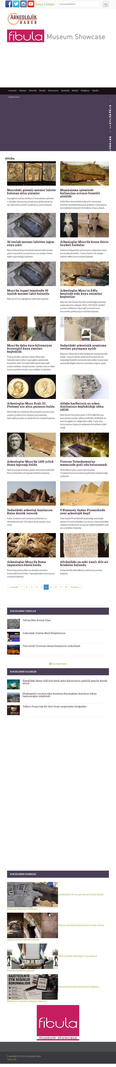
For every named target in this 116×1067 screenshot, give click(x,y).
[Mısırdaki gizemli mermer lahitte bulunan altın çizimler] (31, 173)
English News (14, 97)
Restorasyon (53, 90)
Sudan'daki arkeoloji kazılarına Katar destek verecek (29, 511)
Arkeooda (32, 90)
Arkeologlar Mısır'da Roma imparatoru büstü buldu (26, 563)
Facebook (8, 3)
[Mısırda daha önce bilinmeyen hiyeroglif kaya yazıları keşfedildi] (31, 328)
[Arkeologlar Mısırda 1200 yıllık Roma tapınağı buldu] (31, 445)
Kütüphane (85, 90)
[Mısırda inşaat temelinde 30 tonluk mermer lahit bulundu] (31, 274)
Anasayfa (12, 90)
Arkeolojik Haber (33, 1056)
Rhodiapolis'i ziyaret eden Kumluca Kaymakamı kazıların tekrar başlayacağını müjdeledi (60, 695)
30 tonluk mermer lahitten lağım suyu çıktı (30, 243)
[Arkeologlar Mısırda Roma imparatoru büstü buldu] (31, 545)
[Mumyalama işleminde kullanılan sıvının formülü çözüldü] (84, 173)
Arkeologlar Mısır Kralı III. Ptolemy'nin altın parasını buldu (31, 405)
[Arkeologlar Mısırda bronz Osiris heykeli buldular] (84, 225)
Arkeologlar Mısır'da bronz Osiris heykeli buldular (84, 243)
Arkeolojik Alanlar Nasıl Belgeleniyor (44, 633)
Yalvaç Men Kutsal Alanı (37, 620)
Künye (39, 4)
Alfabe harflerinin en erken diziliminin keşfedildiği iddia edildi (82, 406)
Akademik (65, 90)
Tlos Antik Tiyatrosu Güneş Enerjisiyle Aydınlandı (51, 645)
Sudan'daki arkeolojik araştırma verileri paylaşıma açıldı (83, 346)
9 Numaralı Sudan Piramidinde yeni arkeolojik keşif (82, 511)
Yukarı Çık (11, 1059)
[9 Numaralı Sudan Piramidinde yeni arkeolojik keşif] (84, 493)
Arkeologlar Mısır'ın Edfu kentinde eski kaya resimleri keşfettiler (81, 294)
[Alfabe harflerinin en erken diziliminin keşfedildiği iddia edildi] (84, 387)
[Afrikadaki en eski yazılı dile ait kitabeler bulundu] (84, 545)
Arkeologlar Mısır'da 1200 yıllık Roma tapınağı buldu (30, 463)
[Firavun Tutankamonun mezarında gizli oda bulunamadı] (84, 445)
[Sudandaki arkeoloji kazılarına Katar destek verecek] (31, 493)
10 (66, 587)
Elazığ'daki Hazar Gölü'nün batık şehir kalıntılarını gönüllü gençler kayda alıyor (65, 682)
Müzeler (75, 90)
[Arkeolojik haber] (22, 18)
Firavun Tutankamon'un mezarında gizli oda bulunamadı (83, 463)
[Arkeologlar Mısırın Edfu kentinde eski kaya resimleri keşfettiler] (84, 274)
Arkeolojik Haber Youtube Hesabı (30, 3)
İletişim (50, 4)
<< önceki (13, 587)
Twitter (16, 3)
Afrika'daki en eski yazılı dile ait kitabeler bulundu (84, 563)
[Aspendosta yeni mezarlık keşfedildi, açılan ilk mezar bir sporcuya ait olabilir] (111, 100)
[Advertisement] (58, 66)
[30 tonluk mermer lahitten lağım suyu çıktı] (31, 225)
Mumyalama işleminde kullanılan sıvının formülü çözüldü (80, 193)
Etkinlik (42, 90)
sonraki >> (76, 587)
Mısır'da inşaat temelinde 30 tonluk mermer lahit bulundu (28, 292)
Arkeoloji (22, 90)
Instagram (23, 3)
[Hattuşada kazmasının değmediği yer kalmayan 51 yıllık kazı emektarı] (111, 131)
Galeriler (95, 90)
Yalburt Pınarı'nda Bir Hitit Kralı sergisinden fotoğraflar (54, 706)
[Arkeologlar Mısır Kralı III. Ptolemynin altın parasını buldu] (31, 387)
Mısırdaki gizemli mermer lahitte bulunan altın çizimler (31, 191)
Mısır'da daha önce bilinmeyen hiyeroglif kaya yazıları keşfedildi (29, 348)
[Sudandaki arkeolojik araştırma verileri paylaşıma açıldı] (84, 328)
